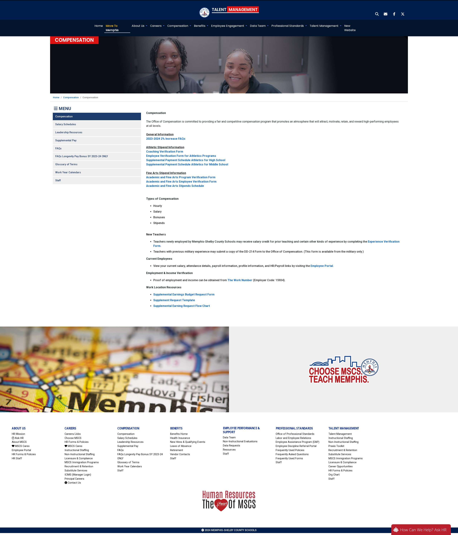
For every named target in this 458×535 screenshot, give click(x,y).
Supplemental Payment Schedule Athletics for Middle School (187, 164)
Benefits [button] (200, 26)
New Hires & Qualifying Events (187, 442)
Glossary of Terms (66, 164)
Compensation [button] (178, 26)
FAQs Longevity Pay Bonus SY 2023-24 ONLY (81, 156)
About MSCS (19, 442)
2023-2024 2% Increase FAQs (165, 138)
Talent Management (340, 434)
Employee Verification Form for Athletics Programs (181, 156)
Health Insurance (180, 438)
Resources (229, 449)
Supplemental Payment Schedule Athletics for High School (185, 160)
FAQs (58, 148)
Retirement (176, 450)
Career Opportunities (340, 466)
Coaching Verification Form (164, 151)
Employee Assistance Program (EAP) (297, 442)
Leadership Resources (68, 132)
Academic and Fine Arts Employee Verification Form (181, 181)
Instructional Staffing (77, 450)
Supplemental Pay (65, 140)
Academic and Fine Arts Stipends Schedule (175, 186)
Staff (58, 180)
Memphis (112, 28)
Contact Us (74, 482)
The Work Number (240, 280)
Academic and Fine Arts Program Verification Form (180, 177)
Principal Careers (74, 478)
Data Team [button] (258, 26)
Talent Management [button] (324, 26)
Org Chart (334, 474)
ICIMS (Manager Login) (78, 474)
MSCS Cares (22, 446)
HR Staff (17, 458)
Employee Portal (322, 266)
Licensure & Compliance (79, 458)
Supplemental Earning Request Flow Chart (181, 306)
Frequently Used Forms (289, 458)
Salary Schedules (65, 124)
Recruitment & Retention (79, 466)
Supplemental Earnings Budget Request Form (184, 294)
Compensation (71, 97)
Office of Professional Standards (295, 434)
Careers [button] (156, 26)
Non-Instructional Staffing (80, 454)
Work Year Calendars (68, 172)
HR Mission (18, 434)
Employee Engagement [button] (228, 26)
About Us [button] (138, 26)
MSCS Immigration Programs (82, 462)
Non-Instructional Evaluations (240, 441)
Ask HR (19, 438)
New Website (350, 28)
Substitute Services (76, 470)
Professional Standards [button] (287, 26)
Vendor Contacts (180, 454)
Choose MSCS (73, 438)
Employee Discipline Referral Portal (296, 446)
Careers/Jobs (73, 434)
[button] (377, 14)
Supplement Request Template (174, 300)
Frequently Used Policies (290, 450)
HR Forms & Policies (24, 454)
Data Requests (231, 445)
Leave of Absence (180, 446)
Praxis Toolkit (336, 446)
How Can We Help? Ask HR (423, 529)
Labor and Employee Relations (293, 438)
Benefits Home (179, 434)
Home (98, 26)
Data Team (229, 437)
